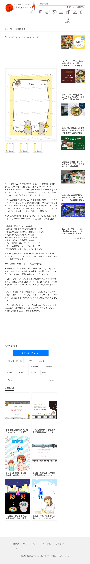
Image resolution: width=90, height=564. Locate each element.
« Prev (9, 380)
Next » (51, 380)
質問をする (20, 29)
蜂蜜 (44, 372)
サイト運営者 (47, 544)
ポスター (34, 367)
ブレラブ (16, 548)
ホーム (7, 544)
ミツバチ (48, 367)
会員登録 (80, 7)
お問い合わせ (60, 544)
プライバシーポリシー (30, 544)
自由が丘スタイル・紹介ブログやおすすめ (41, 556)
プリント (20, 367)
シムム (7, 548)
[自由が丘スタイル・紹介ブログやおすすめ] (20, 8)
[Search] (83, 4)
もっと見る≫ (79, 238)
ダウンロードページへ (31, 353)
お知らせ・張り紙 (14, 361)
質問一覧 (8, 29)
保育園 (9, 372)
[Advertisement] (47, 53)
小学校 (21, 372)
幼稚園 (33, 372)
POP (30, 361)
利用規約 (16, 544)
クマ (8, 367)
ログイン (70, 7)
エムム (25, 548)
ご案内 (41, 361)
